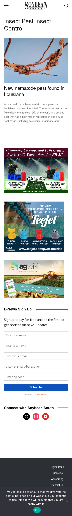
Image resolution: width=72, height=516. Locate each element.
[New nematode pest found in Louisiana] (36, 60)
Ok (37, 510)
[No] (67, 501)
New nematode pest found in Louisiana (34, 90)
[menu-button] (6, 5)
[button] (66, 5)
